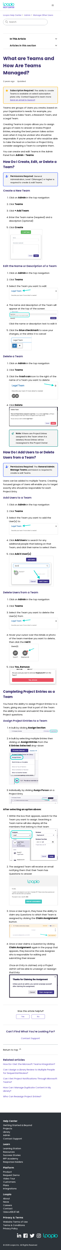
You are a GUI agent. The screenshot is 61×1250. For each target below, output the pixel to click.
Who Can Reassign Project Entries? (22, 1096)
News (6, 1201)
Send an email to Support (22, 100)
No (38, 1016)
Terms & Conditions (14, 1225)
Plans (6, 1185)
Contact (8, 1208)
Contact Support (30, 1038)
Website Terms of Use (15, 1221)
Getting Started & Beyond (17, 1125)
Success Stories (12, 1155)
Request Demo (11, 1175)
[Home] (8, 5)
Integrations (10, 1188)
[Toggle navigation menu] (52, 5)
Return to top (11, 1049)
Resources (9, 1151)
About (6, 1198)
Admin (27, 15)
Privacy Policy (10, 1228)
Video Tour (9, 1178)
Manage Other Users (43, 15)
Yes (22, 1016)
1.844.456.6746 (11, 1211)
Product (7, 1171)
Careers (7, 1205)
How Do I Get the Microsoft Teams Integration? (29, 1064)
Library (6, 1131)
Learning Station (12, 1148)
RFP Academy (10, 1158)
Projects (7, 1128)
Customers (9, 1181)
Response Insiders (13, 1161)
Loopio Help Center (12, 15)
